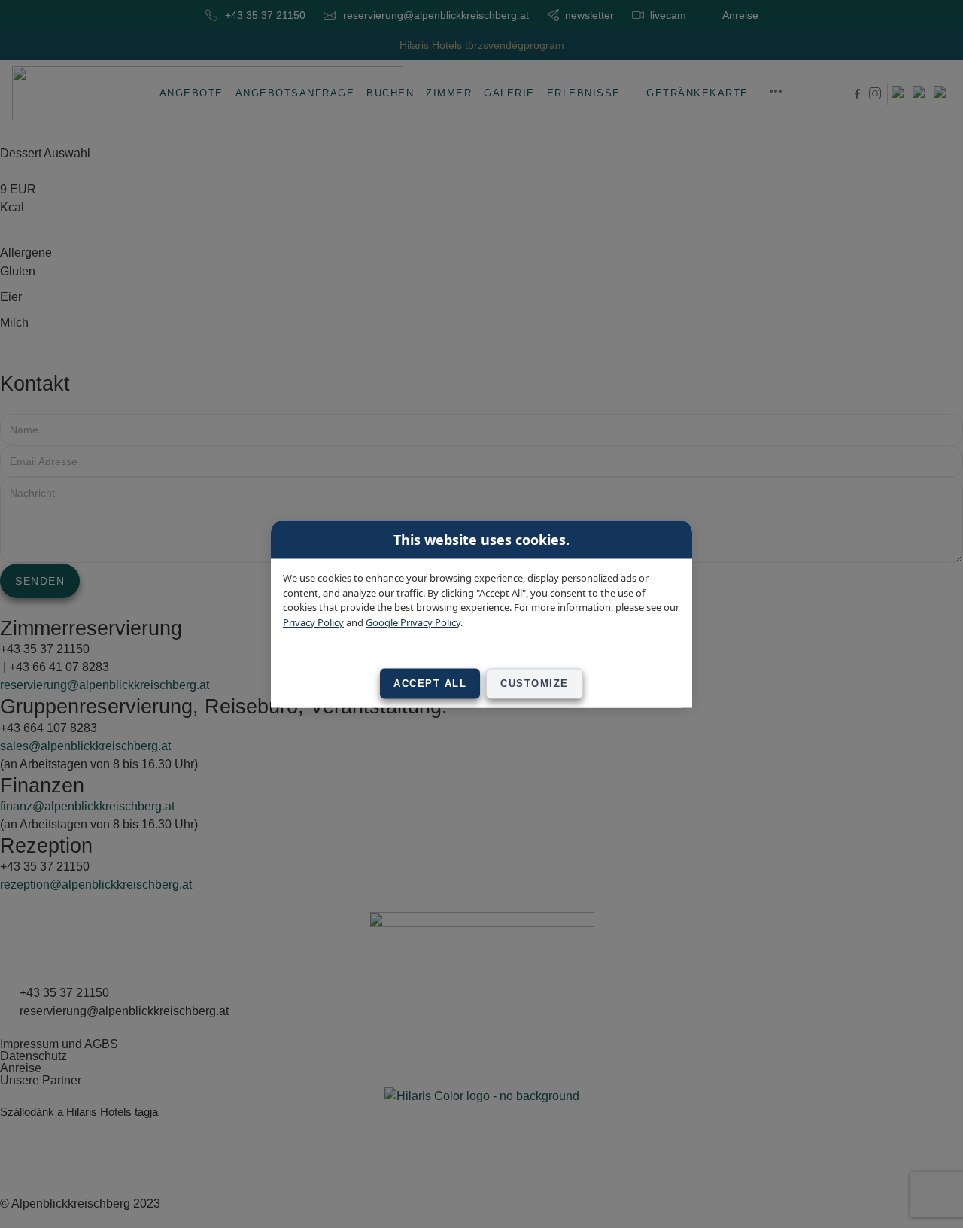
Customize (534, 683)
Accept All (429, 683)
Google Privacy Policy (413, 621)
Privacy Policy (313, 621)
